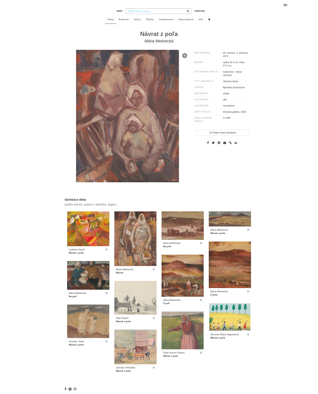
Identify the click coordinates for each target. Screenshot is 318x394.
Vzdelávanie (166, 19)
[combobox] (158, 11)
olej (225, 99)
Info (201, 19)
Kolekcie (124, 19)
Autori (137, 19)
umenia (199, 10)
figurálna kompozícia (234, 87)
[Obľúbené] (209, 19)
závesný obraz (230, 81)
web (119, 10)
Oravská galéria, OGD (234, 111)
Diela (111, 19)
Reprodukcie (186, 19)
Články (150, 19)
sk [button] (285, 5)
